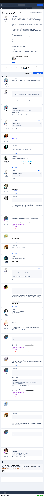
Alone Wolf (6, 250)
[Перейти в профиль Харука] (24, 68)
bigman (6, 453)
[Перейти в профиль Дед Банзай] (6, 359)
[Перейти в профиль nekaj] (28, 68)
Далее (7, 76)
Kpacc (6, 138)
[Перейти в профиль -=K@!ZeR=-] (26, 68)
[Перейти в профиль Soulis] (6, 236)
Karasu (6, 406)
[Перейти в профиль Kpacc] (6, 136)
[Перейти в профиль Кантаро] (6, 322)
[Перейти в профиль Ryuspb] (6, 18)
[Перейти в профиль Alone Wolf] (6, 247)
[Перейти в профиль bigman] (6, 450)
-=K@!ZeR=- (6, 201)
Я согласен (40, 495)
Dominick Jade (6, 161)
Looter (6, 83)
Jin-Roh (6, 150)
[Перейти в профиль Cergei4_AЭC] (6, 287)
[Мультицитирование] (12, 87)
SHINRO (6, 261)
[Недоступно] (14, 57)
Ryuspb (6, 21)
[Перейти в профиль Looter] (6, 80)
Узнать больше (2, 1)
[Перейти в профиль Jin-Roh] (6, 147)
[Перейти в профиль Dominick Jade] (6, 158)
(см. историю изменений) (29, 313)
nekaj (6, 314)
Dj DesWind (6, 188)
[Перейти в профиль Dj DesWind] (6, 186)
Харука (6, 221)
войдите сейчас (30, 466)
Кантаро (6, 325)
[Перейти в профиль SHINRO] (6, 258)
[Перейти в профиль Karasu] (6, 404)
